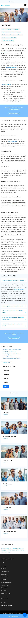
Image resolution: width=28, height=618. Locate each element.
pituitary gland (4, 52)
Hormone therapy (5, 5)
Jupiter (9, 551)
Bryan (2, 548)
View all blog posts (6, 362)
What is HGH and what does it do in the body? (13, 280)
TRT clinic (6, 412)
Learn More (5, 414)
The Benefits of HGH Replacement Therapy (12, 34)
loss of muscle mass (19, 289)
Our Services (4, 577)
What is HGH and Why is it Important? (10, 29)
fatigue (19, 100)
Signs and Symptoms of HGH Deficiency (11, 32)
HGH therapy (7, 507)
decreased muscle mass (11, 67)
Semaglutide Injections (9, 436)
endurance (14, 204)
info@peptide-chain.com (14, 1)
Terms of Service (5, 571)
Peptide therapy (7, 484)
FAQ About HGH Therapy (8, 40)
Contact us (3, 566)
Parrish (22, 550)
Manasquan (3, 550)
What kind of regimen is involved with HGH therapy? (12, 311)
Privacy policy (4, 598)
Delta (17, 550)
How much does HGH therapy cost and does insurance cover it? (13, 318)
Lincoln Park (4, 551)
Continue (6, 386)
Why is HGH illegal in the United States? (12, 349)
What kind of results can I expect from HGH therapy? (12, 324)
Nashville (20, 548)
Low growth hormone (6, 84)
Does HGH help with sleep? (9, 351)
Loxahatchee (8, 548)
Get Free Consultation (14, 113)
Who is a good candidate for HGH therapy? (13, 306)
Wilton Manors (11, 550)
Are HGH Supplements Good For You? (12, 353)
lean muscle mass (12, 141)
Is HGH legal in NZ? (7, 356)
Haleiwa (15, 548)
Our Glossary (4, 574)
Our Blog (3, 568)
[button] (25, 5)
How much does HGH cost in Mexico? (11, 358)
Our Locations (4, 596)
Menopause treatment (9, 531)
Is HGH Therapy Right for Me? (9, 37)
